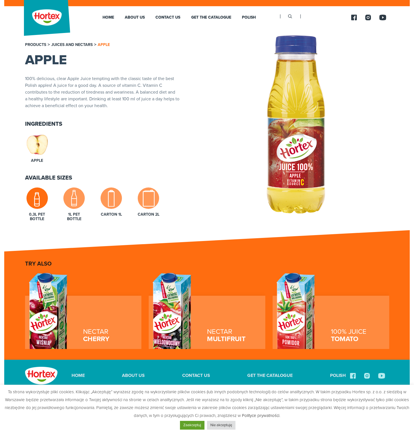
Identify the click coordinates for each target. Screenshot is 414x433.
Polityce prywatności (260, 415)
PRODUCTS (35, 45)
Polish (249, 17)
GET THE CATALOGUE (211, 17)
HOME (108, 17)
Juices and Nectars (72, 45)
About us (135, 17)
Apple (104, 45)
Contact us (167, 17)
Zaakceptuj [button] (192, 425)
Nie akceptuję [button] (221, 425)
